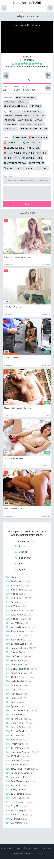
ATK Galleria (18, 635)
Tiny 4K (15, 739)
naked (18, 116)
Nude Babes (10, 102)
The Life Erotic (19, 677)
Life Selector (18, 656)
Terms (28, 848)
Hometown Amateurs (22, 752)
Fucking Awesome (21, 773)
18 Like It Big (18, 810)
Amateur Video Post (36, 153)
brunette (38, 111)
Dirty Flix (16, 806)
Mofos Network (19, 764)
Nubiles (16, 593)
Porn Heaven (13, 158)
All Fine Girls (18, 718)
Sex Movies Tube (15, 148)
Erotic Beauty (19, 610)
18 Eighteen (17, 748)
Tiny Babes (35, 106)
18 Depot (17, 785)
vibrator (39, 124)
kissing (35, 116)
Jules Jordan (18, 614)
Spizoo (15, 706)
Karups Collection (21, 648)
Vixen (14, 577)
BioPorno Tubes (33, 158)
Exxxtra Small (18, 731)
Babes (27, 2)
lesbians (8, 116)
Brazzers (16, 698)
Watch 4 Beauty (20, 627)
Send (27, 204)
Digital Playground (21, 668)
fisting (43, 128)
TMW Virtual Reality (22, 768)
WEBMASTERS (6, 848)
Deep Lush (17, 798)
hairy (30, 124)
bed (43, 116)
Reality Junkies (19, 802)
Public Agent (18, 660)
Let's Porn (34, 148)
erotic (28, 120)
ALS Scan (17, 685)
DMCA (36, 848)
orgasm (24, 128)
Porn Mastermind (20, 781)
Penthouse (17, 581)
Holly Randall (18, 681)
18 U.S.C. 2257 (47, 848)
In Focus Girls (18, 814)
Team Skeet (17, 639)
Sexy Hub (16, 818)
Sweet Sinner (18, 723)
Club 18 (15, 689)
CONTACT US (18, 848)
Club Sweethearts (21, 710)
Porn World (17, 664)
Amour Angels (19, 673)
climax (33, 128)
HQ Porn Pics (13, 143)
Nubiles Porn (18, 618)
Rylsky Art (17, 743)
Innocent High (18, 777)
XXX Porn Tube (33, 143)
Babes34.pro (38, 163)
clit (15, 128)
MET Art (16, 606)
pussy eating (10, 124)
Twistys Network (20, 631)
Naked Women (14, 153)
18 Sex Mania (18, 793)
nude (26, 116)
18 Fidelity (17, 756)
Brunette (23, 102)
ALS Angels (18, 714)
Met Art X (16, 693)
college (14, 111)
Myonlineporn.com (16, 163)
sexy (20, 120)
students (26, 111)
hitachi (7, 128)
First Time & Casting (26, 97)
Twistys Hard (18, 789)
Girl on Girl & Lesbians (15, 106)
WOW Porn (17, 823)
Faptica (28, 168)
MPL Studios (18, 598)
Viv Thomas (18, 702)
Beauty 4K (17, 760)
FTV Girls (27, 60)
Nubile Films (18, 589)
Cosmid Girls (17, 652)
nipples (38, 120)
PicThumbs (43, 168)
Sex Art (16, 602)
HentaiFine (21, 138)
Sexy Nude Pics (39, 138)
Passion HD (17, 735)
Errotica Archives (20, 727)
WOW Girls (17, 623)
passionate (9, 120)
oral (22, 124)
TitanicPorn (13, 168)
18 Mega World (19, 643)
